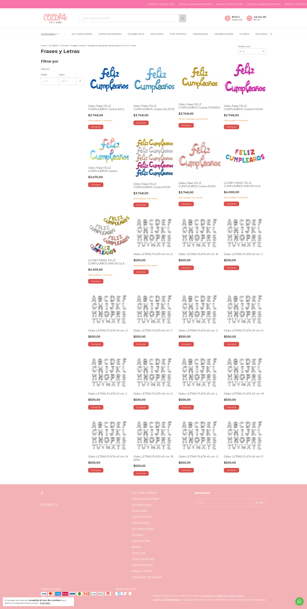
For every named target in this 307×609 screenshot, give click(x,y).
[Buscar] (182, 18)
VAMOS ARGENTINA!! (110, 34)
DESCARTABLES (142, 565)
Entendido (45, 603)
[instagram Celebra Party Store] (42, 493)
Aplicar (80, 81)
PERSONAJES (200, 34)
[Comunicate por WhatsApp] (299, 601)
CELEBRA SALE (136, 34)
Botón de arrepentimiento (230, 595)
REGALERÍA (157, 34)
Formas (64, 45)
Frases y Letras (78, 45)
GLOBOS (244, 34)
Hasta (61, 74)
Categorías (48, 34)
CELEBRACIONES (223, 34)
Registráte (237, 19)
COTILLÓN (138, 553)
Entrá (235, 17)
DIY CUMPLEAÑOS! (82, 34)
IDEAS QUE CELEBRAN (147, 577)
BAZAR (136, 547)
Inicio (43, 45)
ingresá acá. (209, 595)
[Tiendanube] (166, 600)
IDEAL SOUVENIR (143, 559)
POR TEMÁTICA (178, 34)
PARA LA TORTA (142, 571)
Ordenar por (244, 46)
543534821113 (49, 504)
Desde (44, 74)
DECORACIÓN (263, 34)
